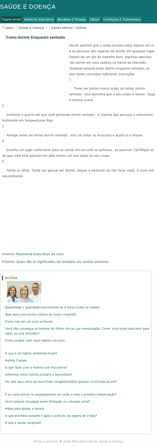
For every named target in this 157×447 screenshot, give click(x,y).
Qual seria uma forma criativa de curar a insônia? (40, 314)
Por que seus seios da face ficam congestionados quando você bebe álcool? (61, 381)
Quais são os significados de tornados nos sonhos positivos (62, 262)
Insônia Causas (16, 360)
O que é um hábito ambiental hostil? (31, 353)
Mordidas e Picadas (71, 19)
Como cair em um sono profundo (29, 321)
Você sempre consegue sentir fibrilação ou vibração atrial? (47, 401)
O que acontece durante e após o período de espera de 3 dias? (51, 416)
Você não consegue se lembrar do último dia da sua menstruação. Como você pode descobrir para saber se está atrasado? (77, 331)
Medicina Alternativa (39, 19)
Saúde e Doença (28, 6)
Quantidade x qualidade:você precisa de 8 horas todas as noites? (52, 307)
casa (8, 28)
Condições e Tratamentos (122, 19)
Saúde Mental (62, 28)
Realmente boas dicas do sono (40, 254)
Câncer (94, 19)
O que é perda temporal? (23, 423)
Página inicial (11, 19)
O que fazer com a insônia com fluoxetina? (36, 367)
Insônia (81, 28)
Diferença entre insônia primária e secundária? (38, 374)
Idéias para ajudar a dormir (24, 408)
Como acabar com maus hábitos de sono (35, 340)
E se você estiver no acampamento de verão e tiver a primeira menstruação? (61, 394)
